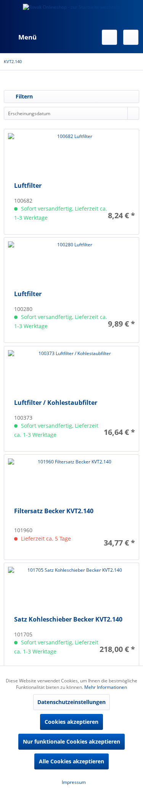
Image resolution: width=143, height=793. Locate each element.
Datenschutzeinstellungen (71, 702)
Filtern (23, 96)
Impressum (73, 782)
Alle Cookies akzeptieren (71, 761)
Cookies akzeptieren (71, 721)
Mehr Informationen (105, 687)
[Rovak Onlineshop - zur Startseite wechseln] (71, 13)
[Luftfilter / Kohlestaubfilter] (71, 374)
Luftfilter (28, 186)
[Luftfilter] (71, 157)
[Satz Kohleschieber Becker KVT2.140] (71, 591)
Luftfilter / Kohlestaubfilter (55, 403)
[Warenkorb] (130, 37)
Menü (27, 37)
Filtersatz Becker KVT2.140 (53, 511)
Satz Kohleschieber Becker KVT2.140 (68, 619)
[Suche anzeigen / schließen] (109, 37)
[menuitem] (20, 37)
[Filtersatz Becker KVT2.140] (71, 482)
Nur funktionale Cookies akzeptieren (71, 741)
